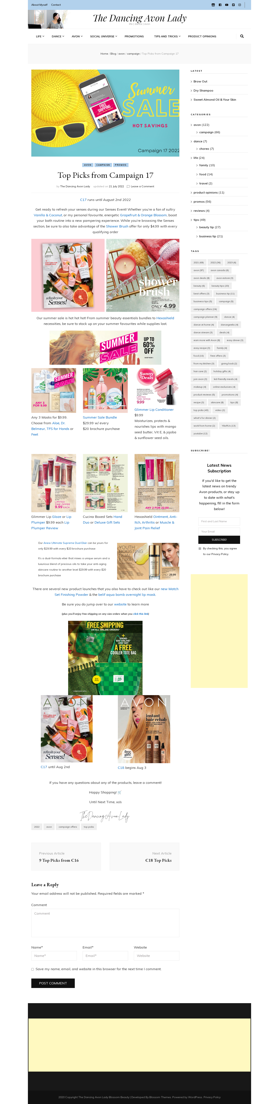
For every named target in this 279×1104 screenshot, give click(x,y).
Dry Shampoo (203, 90)
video (220, 410)
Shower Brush (117, 226)
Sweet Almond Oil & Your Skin (215, 99)
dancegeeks (229, 324)
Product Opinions (202, 36)
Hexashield (165, 318)
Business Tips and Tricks (170, 55)
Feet (34, 434)
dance (198, 141)
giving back (229, 363)
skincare (217, 402)
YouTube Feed (99, 55)
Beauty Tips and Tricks (169, 49)
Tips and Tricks (166, 36)
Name (37, 947)
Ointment (160, 516)
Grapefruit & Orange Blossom (143, 215)
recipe (199, 402)
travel (40, 61)
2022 (36, 826)
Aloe (55, 423)
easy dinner (235, 340)
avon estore (224, 278)
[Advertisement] (219, 631)
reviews (199, 210)
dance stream (203, 332)
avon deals (202, 278)
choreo (204, 149)
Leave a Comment (142, 186)
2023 (231, 262)
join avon (200, 379)
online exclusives (224, 386)
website (121, 604)
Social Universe (102, 36)
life (38, 36)
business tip (207, 236)
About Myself (39, 4)
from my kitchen (204, 363)
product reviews (204, 394)
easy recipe (202, 348)
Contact (56, 4)
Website (140, 947)
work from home (204, 425)
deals (224, 332)
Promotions (134, 36)
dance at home (204, 324)
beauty (199, 285)
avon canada (220, 270)
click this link (140, 613)
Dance (56, 36)
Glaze (57, 516)
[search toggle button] (242, 36)
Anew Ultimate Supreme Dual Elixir (65, 543)
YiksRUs (229, 425)
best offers (201, 293)
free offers (218, 355)
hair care (200, 371)
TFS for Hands (57, 429)
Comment (39, 905)
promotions (230, 394)
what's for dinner (205, 417)
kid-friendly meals (225, 379)
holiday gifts (222, 371)
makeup (200, 386)
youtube (200, 433)
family (203, 165)
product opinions (206, 192)
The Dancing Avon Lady (140, 18)
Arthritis (149, 522)
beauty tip (206, 227)
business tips (203, 301)
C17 (83, 200)
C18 (121, 767)
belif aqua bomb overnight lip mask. (127, 594)
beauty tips (220, 285)
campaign (103, 165)
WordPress (195, 1097)
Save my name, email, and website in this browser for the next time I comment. (98, 969)
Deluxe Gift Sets (107, 522)
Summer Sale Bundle (100, 417)
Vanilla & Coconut (48, 215)
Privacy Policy (212, 1097)
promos (121, 165)
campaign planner (205, 316)
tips (196, 220)
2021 (199, 262)
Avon (76, 36)
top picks (89, 826)
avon (87, 165)
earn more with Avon (207, 340)
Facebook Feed (99, 49)
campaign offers (68, 826)
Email (88, 947)
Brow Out (200, 81)
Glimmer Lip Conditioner (154, 409)
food (202, 174)
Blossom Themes (160, 1097)
